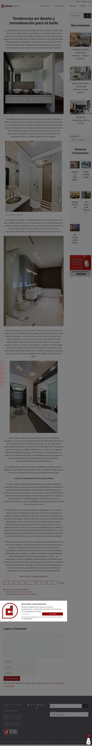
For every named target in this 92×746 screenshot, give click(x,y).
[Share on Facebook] (8, 582)
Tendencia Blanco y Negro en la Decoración (21, 594)
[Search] (87, 15)
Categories (74, 136)
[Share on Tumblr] (2, 384)
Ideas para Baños (12, 589)
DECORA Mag (59, 6)
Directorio (64, 742)
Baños (45, 576)
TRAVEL (82, 6)
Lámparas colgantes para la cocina (80, 120)
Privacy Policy (86, 742)
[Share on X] (19, 582)
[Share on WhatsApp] (52, 582)
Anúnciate (73, 6)
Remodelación (24, 589)
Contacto (77, 742)
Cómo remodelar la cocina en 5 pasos (19, 592)
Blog (70, 742)
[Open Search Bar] (89, 6)
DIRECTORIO (44, 6)
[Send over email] (41, 582)
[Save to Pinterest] (30, 582)
